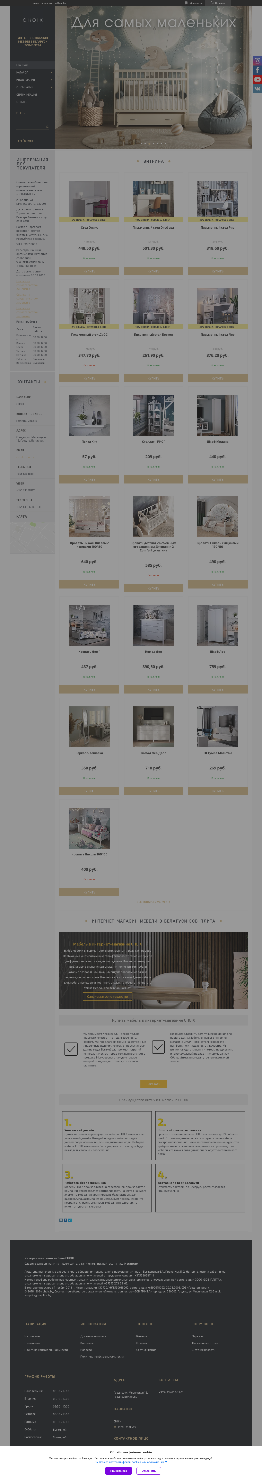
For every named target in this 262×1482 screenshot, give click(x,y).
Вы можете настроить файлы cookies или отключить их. (130, 1462)
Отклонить (149, 1470)
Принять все (118, 1470)
